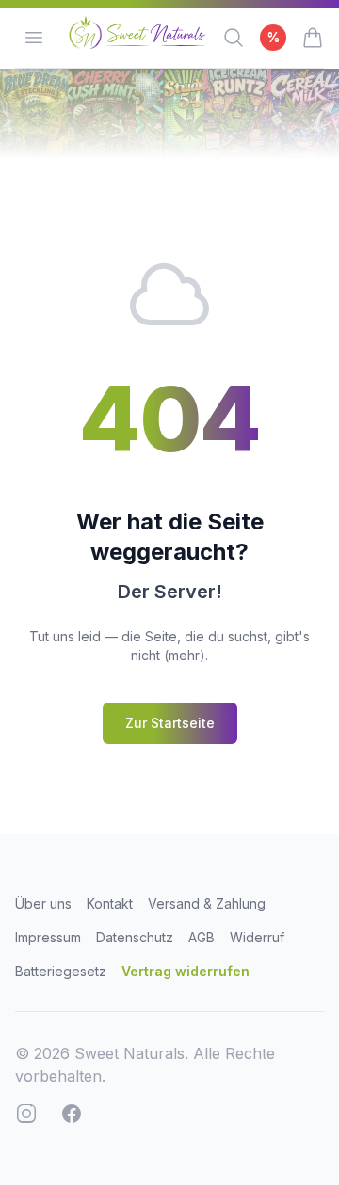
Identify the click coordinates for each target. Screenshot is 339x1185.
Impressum (48, 937)
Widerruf (257, 937)
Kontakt (110, 903)
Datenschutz (134, 937)
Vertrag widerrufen (185, 971)
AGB (201, 937)
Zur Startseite (170, 723)
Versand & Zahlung (207, 903)
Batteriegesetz (60, 971)
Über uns (43, 903)
